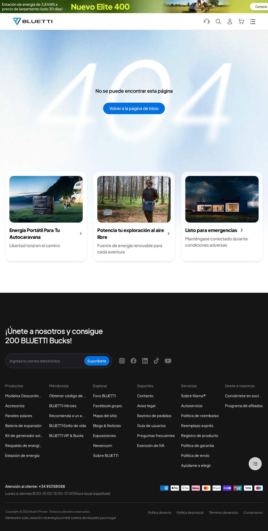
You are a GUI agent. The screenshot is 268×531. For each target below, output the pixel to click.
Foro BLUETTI (104, 395)
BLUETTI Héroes (62, 405)
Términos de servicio (223, 513)
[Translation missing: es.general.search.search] (218, 21)
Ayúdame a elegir (196, 465)
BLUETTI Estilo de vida (67, 425)
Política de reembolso (200, 415)
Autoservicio (192, 405)
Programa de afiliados (244, 405)
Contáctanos (253, 513)
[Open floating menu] (255, 463)
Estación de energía (22, 455)
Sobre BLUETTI (105, 455)
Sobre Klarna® (193, 395)
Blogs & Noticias (107, 425)
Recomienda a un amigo (68, 415)
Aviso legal (146, 405)
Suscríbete (96, 360)
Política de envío (195, 455)
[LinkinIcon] (145, 360)
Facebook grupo (107, 405)
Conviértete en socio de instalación (244, 395)
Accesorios (15, 405)
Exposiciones (104, 435)
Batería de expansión (23, 425)
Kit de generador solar (24, 435)
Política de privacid (190, 513)
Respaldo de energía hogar (24, 445)
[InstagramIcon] (122, 360)
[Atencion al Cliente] (206, 21)
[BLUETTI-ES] (32, 21)
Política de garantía (197, 445)
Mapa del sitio (105, 415)
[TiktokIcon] (156, 360)
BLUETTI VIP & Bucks (66, 435)
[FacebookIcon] (133, 360)
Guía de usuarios (151, 425)
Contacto (145, 395)
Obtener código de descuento (68, 395)
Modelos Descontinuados (24, 395)
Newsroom (102, 445)
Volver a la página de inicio (134, 108)
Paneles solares (18, 415)
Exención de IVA (150, 445)
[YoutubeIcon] (168, 360)
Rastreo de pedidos (154, 415)
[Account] (229, 21)
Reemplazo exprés (197, 425)
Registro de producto (199, 435)
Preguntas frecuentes (156, 435)
